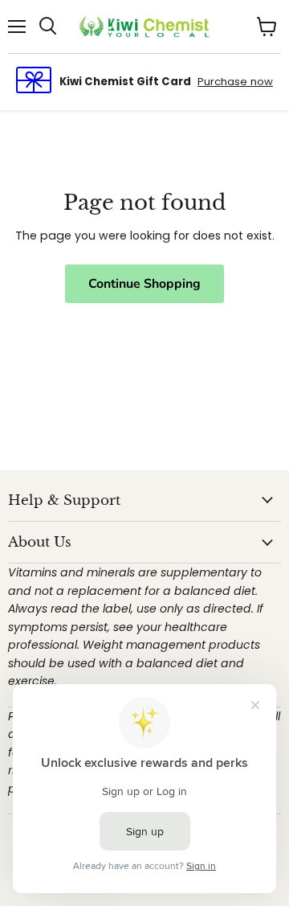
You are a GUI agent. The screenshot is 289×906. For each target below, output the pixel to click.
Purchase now (235, 81)
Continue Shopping (144, 284)
